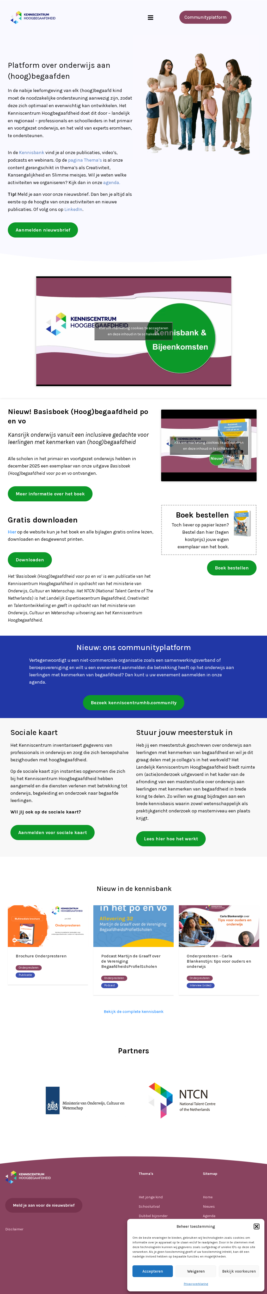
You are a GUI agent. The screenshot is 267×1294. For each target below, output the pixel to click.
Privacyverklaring (196, 1284)
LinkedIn (73, 209)
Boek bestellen (202, 515)
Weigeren (196, 1271)
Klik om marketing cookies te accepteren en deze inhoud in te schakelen (133, 331)
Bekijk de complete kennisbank (133, 1011)
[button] (256, 1226)
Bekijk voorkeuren (239, 1271)
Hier (12, 532)
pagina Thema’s (85, 160)
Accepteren (152, 1271)
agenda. (111, 182)
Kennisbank (31, 152)
